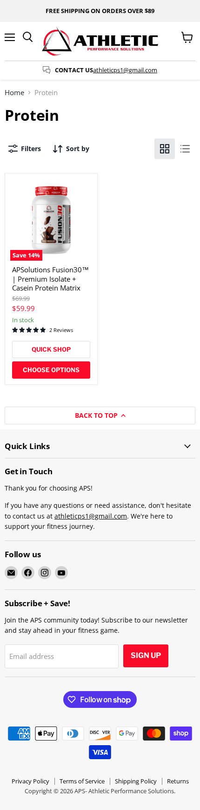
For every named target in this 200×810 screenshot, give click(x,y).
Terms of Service (82, 781)
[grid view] (164, 148)
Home (14, 93)
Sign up (146, 655)
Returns (178, 781)
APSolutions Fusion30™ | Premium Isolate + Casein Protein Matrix (50, 278)
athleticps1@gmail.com (125, 70)
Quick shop (51, 349)
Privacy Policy (30, 781)
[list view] (185, 148)
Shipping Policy (136, 781)
